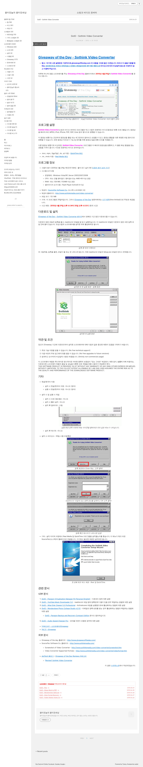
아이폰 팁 (11, 130)
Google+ (62, 764)
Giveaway (12, 59)
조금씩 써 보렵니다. (10, 157)
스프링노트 (115, 665)
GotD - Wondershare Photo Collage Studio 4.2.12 (61, 608)
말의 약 (10, 102)
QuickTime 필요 (76, 153)
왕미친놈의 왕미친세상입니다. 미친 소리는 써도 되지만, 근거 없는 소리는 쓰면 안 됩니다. (69, 715)
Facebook (51, 764)
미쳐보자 (8, 109)
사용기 (10, 75)
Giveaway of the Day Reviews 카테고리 (70, 656)
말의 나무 (9, 93)
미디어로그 (8, 145)
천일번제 (12, 96)
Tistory (124, 764)
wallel (136, 764)
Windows (12, 47)
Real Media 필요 (61, 156)
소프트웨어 (10, 44)
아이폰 (8, 121)
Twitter (46, 764)
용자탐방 (11, 112)
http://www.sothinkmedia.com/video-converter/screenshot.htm (97, 648)
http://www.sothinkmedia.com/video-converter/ (74, 193)
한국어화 (11, 62)
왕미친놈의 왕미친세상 (15, 12)
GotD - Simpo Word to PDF (48, 690)
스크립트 (8, 31)
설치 (9, 53)
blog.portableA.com (11, 187)
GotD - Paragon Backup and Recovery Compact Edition (67, 616)
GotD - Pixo (43, 687)
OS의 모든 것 (8, 172)
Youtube (57, 764)
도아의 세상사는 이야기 (12, 169)
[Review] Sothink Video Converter (58, 660)
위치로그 (7, 148)
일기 (7, 118)
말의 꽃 (10, 99)
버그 (10, 25)
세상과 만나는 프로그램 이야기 (14, 190)
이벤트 (10, 115)
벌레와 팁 (9, 19)
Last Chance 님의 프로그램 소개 (15, 184)
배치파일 (11, 34)
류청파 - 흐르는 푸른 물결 (12, 175)
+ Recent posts (42, 751)
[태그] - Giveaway (49, 629)
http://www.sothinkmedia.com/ (82, 643)
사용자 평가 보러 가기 (100, 168)
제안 (9, 28)
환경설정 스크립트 (14, 41)
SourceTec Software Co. (57, 190)
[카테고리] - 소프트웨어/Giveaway (55, 626)
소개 (10, 50)
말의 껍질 (11, 106)
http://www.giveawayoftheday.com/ (81, 640)
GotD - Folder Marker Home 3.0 (49, 697)
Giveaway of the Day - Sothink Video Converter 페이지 (60, 217)
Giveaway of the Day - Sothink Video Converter (76, 57)
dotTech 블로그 (48, 656)
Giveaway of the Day (82, 200)
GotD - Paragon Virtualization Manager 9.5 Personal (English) (66, 599)
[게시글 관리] (49, 675)
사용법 (10, 56)
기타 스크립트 (13, 38)
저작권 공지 (8, 163)
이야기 (8, 81)
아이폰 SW (12, 124)
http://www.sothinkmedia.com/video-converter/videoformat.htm (101, 651)
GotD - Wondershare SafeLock (49, 692)
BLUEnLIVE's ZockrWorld (12, 193)
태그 (5, 142)
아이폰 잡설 (12, 127)
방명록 (6, 151)
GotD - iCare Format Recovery (49, 695)
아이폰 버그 (12, 133)
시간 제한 (106, 200)
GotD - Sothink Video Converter (48, 19)
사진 (9, 78)
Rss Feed (38, 764)
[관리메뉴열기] (139, 3)
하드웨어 (8, 69)
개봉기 (10, 72)
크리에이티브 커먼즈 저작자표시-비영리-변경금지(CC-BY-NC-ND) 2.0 (72, 66)
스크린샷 (11, 66)
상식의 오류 (12, 84)
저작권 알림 (8, 160)
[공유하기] (46, 675)
